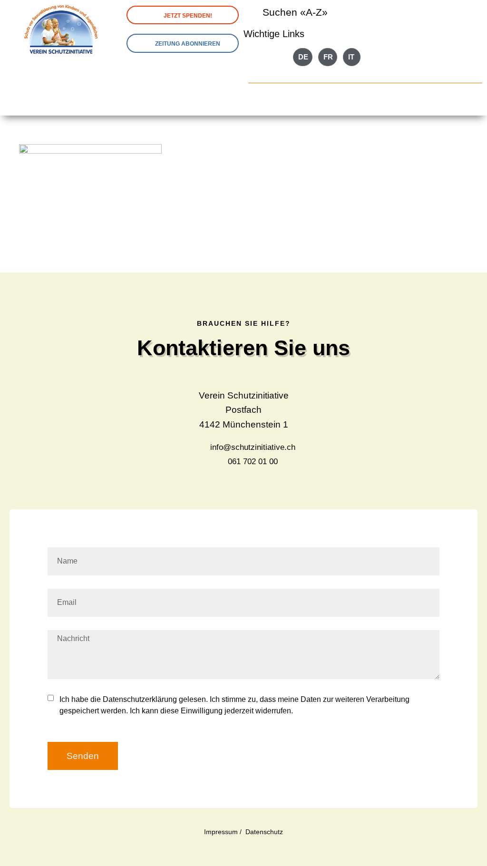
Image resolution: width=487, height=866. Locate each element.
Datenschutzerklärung (140, 699)
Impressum (221, 832)
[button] (365, 98)
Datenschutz (264, 832)
